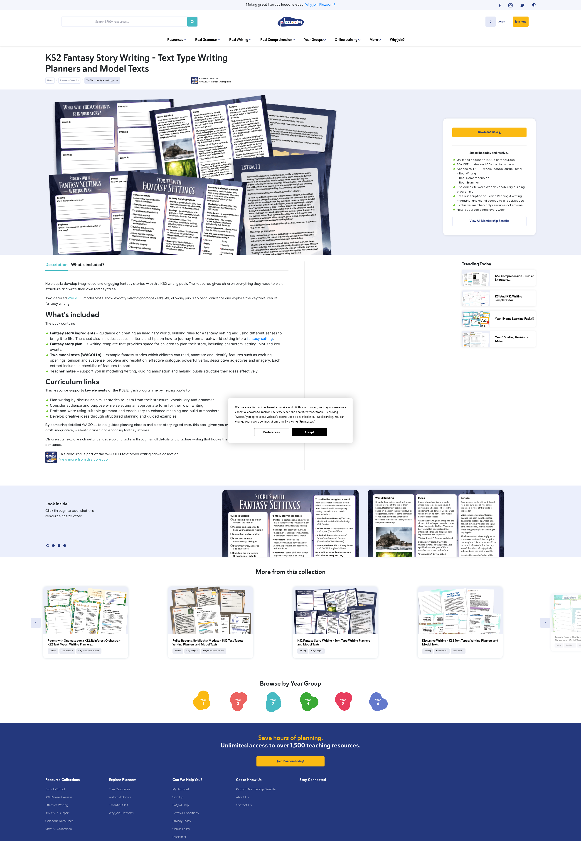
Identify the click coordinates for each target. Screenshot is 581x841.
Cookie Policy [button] (325, 416)
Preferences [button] (307, 421)
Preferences (271, 432)
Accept (309, 432)
